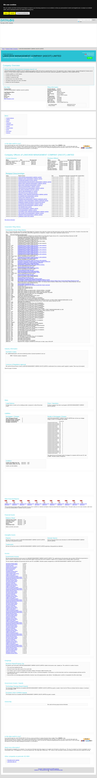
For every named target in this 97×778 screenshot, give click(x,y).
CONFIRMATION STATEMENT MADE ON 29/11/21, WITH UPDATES (32, 247)
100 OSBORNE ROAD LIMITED (25, 207)
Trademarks (8, 123)
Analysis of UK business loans (56, 769)
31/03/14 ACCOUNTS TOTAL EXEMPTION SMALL (28, 271)
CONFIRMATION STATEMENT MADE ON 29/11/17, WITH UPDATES (32, 257)
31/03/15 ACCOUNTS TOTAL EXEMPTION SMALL (28, 268)
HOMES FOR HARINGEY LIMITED (12, 587)
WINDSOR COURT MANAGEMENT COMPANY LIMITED (30, 178)
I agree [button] (6, 13)
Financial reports (9, 127)
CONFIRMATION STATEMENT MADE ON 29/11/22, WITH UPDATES (32, 245)
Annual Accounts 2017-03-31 (38, 504)
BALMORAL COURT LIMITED (11, 595)
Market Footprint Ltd (47, 768)
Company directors (10, 118)
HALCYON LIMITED (9, 570)
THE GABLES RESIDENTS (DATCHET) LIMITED (28, 189)
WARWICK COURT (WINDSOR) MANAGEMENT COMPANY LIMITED (33, 194)
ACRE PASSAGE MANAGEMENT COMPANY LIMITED (30, 177)
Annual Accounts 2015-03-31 (23, 504)
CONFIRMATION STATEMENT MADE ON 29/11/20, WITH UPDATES (32, 249)
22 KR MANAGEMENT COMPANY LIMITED (27, 210)
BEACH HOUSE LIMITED (10, 569)
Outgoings (8, 132)
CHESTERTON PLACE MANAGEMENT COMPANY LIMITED (31, 188)
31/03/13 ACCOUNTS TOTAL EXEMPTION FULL (28, 275)
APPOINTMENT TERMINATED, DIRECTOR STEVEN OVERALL (31, 264)
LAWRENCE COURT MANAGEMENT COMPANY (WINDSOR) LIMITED (33, 200)
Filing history (8, 131)
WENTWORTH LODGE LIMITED (11, 564)
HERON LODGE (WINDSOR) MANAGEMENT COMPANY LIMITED (32, 183)
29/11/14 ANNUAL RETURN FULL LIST (26, 270)
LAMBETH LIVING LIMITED (11, 574)
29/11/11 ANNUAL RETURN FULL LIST (26, 283)
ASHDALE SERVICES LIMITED (11, 579)
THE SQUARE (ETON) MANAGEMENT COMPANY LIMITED (31, 213)
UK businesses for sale (44, 769)
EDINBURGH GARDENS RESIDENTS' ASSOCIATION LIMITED (31, 202)
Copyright (40, 768)
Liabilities (8, 119)
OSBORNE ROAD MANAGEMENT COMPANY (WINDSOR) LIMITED (32, 199)
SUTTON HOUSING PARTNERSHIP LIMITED (14, 577)
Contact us (36, 769)
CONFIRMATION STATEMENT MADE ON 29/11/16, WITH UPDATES (32, 260)
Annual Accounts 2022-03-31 (83, 504)
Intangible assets (9, 124)
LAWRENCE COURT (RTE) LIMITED (26, 216)
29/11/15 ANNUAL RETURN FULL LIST (26, 266)
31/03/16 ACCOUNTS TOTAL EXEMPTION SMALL (28, 263)
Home (3, 48)
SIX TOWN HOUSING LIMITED (11, 581)
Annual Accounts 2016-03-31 (30, 504)
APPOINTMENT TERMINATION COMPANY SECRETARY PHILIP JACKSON (34, 285)
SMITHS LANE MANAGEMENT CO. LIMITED (27, 191)
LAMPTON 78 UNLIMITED (10, 582)
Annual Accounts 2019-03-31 (60, 504)
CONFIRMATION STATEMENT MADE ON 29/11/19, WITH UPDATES (32, 252)
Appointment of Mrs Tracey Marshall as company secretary (30, 278)
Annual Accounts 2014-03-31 (15, 504)
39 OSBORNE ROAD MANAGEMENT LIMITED (28, 196)
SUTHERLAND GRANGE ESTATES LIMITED (27, 180)
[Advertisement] (44, 35)
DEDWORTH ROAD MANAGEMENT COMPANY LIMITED (30, 214)
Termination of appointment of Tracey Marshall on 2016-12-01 (30, 262)
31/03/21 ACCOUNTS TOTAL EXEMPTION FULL (28, 248)
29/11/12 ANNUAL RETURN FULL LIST (26, 277)
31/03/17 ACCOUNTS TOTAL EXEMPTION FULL (28, 258)
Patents (7, 121)
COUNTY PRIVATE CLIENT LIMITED (12, 573)
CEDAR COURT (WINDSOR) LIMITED (26, 197)
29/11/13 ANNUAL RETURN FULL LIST (26, 274)
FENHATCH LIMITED (9, 565)
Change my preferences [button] (23, 13)
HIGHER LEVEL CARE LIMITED (11, 566)
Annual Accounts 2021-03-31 (75, 504)
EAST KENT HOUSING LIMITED (11, 563)
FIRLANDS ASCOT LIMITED (13, 760)
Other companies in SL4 (9, 98)
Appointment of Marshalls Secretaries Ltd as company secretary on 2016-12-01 (34, 261)
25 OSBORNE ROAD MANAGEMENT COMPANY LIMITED (30, 203)
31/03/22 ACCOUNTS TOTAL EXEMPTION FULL (28, 246)
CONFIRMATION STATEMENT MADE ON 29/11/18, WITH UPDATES (32, 254)
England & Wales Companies (12, 48)
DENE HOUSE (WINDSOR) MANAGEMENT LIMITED (29, 185)
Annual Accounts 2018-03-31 (45, 504)
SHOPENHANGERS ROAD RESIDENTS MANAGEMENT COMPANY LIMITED (34, 181)
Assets (7, 129)
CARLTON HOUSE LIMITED (11, 572)
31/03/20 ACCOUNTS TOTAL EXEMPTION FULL (28, 250)
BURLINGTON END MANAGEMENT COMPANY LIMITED (30, 205)
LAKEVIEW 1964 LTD (11, 761)
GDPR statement (55, 768)
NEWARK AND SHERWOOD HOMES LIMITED (14, 578)
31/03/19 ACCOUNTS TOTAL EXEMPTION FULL (28, 253)
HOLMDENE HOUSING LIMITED (12, 571)
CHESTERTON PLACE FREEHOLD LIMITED (27, 192)
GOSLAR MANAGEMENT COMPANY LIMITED (28, 208)
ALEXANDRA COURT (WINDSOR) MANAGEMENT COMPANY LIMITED (33, 211)
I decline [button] (12, 13)
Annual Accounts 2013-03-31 (8, 504)
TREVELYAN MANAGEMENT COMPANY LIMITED (29, 186)
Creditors (8, 126)
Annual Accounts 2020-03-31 (68, 504)
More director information (10, 219)
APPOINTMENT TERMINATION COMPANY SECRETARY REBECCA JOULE (34, 279)
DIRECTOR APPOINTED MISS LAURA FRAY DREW (29, 272)
